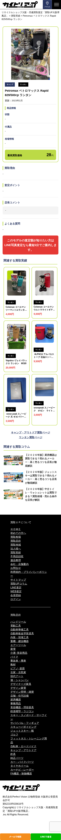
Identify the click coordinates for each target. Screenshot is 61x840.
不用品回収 (16, 556)
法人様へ (15, 548)
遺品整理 (15, 560)
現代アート (16, 676)
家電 (13, 649)
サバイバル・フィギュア (24, 723)
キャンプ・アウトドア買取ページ (30, 432)
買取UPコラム (18, 583)
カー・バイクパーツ (22, 762)
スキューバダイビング (23, 726)
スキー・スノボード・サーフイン (28, 717)
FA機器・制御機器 (21, 773)
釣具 (13, 754)
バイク (14, 656)
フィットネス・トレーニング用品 (28, 740)
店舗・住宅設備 (19, 695)
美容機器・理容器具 (22, 707)
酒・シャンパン (19, 680)
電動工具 (15, 625)
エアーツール (18, 645)
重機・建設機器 (19, 641)
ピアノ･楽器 (17, 668)
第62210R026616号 (13, 804)
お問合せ (15, 568)
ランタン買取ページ (30, 437)
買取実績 (15, 552)
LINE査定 (15, 587)
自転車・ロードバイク (23, 746)
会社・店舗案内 (19, 564)
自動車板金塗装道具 (22, 633)
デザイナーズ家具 (20, 684)
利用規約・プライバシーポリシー (28, 574)
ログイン (15, 599)
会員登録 (15, 595)
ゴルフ (14, 734)
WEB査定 (16, 591)
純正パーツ (16, 758)
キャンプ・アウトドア (23, 750)
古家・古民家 (18, 672)
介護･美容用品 (18, 653)
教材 (13, 664)
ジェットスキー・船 (22, 730)
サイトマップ (18, 579)
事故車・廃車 (18, 660)
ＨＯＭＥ (15, 529)
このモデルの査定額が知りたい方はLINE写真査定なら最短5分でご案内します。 (30, 245)
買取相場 (15, 537)
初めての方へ (18, 533)
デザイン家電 (18, 688)
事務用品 (15, 703)
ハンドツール (18, 621)
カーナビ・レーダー (22, 769)
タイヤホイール (19, 765)
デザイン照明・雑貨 (22, 691)
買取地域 (15, 544)
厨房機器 (15, 699)
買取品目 (15, 540)
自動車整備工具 (19, 629)
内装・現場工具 (19, 637)
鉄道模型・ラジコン (22, 711)
